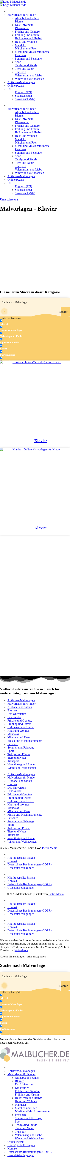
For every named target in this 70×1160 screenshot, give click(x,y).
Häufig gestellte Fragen (21, 857)
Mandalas (20, 45)
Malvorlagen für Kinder (21, 14)
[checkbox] (18, 322)
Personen (20, 55)
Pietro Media (49, 848)
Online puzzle (15, 85)
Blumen (19, 21)
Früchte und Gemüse (27, 31)
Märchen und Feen (26, 48)
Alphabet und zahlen (27, 18)
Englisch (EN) (23, 92)
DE (9, 88)
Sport (18, 62)
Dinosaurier (22, 28)
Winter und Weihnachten (29, 78)
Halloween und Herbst (28, 38)
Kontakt (12, 861)
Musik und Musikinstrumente (32, 51)
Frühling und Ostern (27, 35)
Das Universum (24, 24)
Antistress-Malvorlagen (21, 82)
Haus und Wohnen (26, 41)
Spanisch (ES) (23, 95)
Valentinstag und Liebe (28, 75)
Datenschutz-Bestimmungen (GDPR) (29, 864)
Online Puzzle (15, 1141)
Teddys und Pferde (26, 65)
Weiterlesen (21, 950)
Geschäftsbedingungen (20, 867)
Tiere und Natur (24, 68)
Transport (20, 72)
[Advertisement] (35, 251)
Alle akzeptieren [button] (36, 956)
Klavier (40, 440)
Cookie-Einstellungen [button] (12, 956)
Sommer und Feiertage (28, 58)
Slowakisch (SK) (25, 99)
